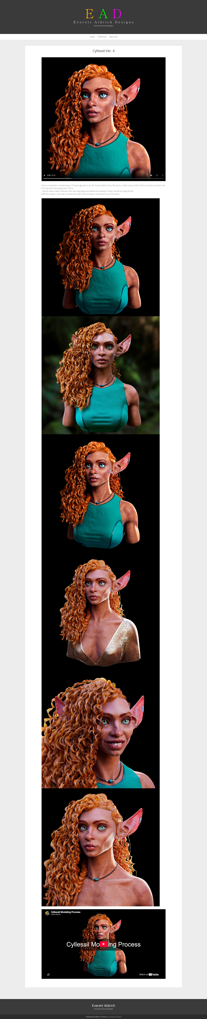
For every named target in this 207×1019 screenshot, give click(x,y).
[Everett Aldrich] (103, 22)
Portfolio (102, 37)
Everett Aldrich (103, 1005)
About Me (113, 37)
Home (92, 37)
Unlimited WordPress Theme (96, 1017)
